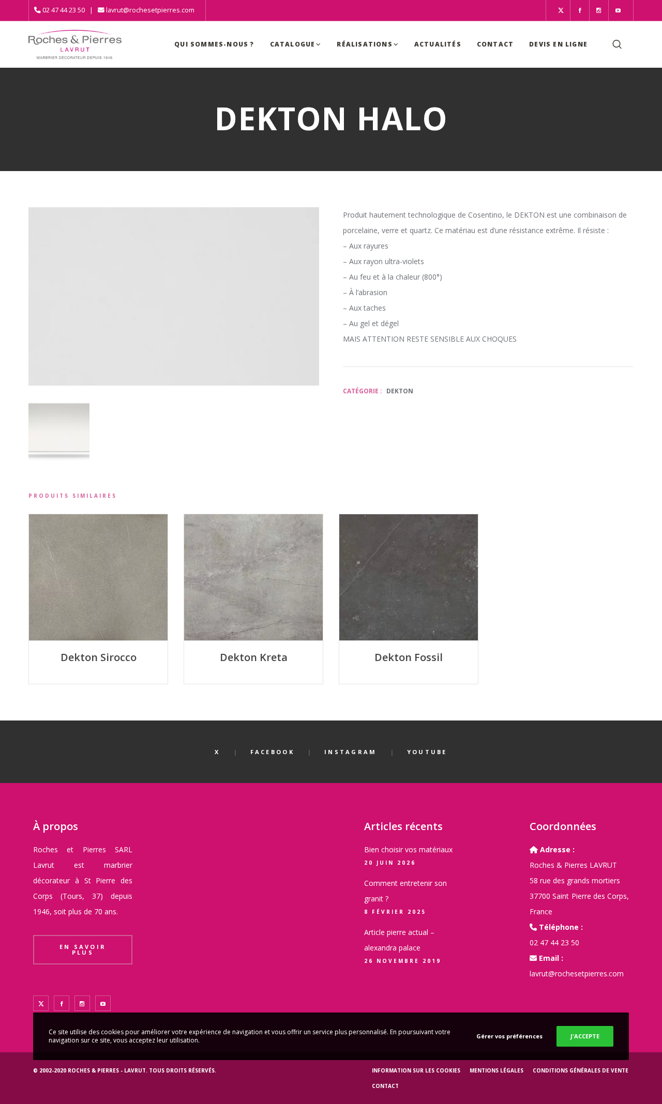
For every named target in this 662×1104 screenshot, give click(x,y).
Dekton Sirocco (99, 657)
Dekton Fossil (408, 657)
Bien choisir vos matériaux (408, 849)
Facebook (272, 752)
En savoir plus (83, 949)
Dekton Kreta (254, 657)
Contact (385, 1086)
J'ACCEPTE (584, 1036)
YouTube (427, 752)
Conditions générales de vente (580, 1070)
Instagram (350, 752)
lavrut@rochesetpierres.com (150, 10)
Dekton (399, 391)
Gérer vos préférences (509, 1036)
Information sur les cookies (416, 1070)
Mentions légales (496, 1070)
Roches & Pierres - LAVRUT (107, 1070)
